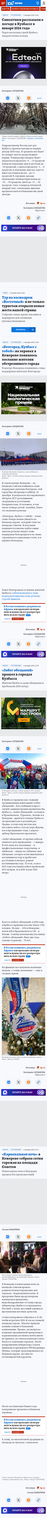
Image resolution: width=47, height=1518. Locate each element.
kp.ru (42, 203)
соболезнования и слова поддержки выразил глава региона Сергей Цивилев (21, 596)
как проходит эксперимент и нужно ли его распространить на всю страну (22, 610)
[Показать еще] (39, 98)
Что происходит (16, 15)
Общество (7, 619)
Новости (6, 9)
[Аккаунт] (44, 3)
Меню (3, 3)
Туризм (5, 293)
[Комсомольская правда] (14, 3)
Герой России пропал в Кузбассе (25, 9)
